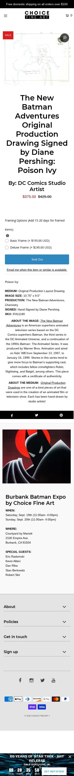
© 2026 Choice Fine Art (36, 716)
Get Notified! (54, 771)
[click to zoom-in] (64, 37)
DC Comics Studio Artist (42, 186)
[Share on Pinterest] (61, 415)
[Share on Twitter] (36, 415)
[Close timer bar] (70, 756)
